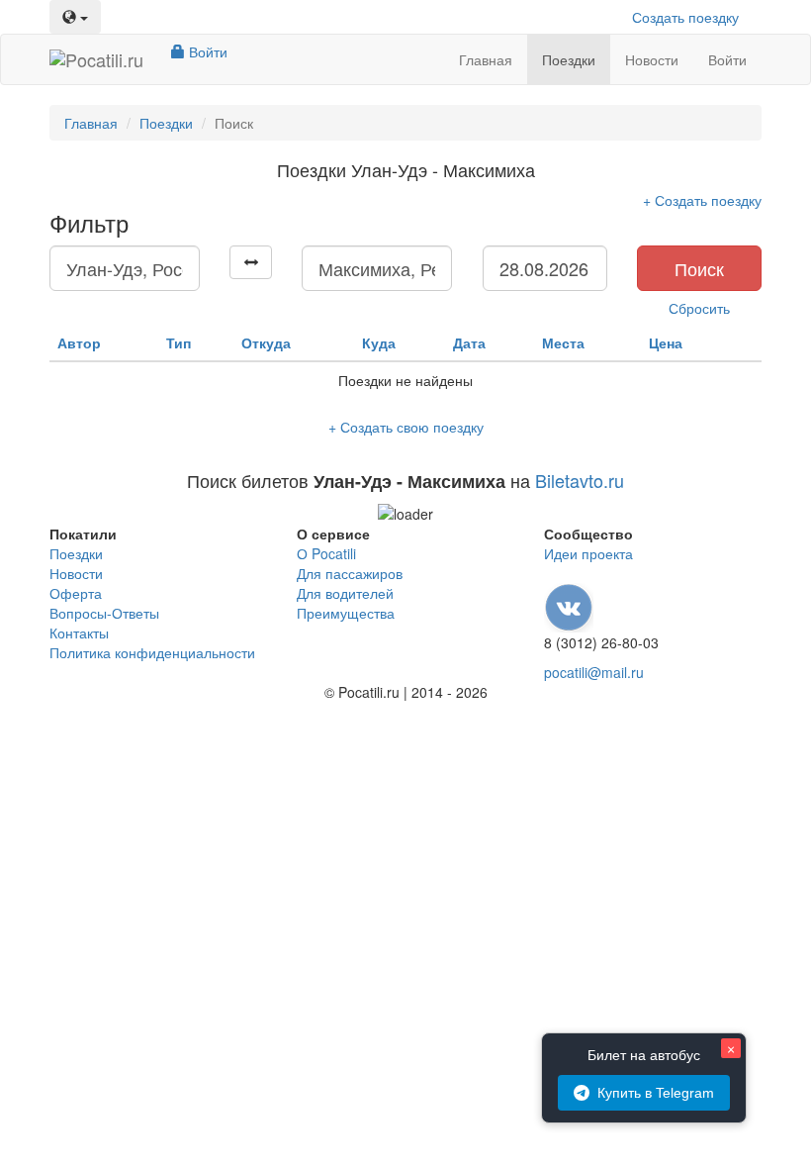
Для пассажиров (350, 573)
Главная (485, 59)
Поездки (568, 59)
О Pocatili (326, 553)
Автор (79, 342)
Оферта (75, 593)
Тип (178, 342)
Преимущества (346, 613)
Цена (665, 342)
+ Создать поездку (702, 200)
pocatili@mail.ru (594, 672)
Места (563, 342)
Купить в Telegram (655, 1093)
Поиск (699, 268)
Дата (469, 342)
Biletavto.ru (579, 480)
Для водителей (345, 593)
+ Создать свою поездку (406, 427)
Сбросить (699, 308)
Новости (651, 59)
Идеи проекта (588, 553)
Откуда (266, 342)
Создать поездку (685, 17)
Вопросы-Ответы (104, 613)
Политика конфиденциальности (152, 652)
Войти (206, 51)
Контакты (79, 632)
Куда (379, 342)
